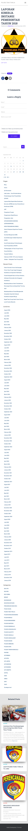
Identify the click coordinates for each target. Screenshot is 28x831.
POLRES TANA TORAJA (9, 611)
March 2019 (7, 568)
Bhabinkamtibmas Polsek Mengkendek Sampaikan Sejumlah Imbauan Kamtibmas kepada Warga (13, 294)
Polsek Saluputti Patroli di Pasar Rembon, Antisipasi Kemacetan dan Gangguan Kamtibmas (14, 278)
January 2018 (7, 580)
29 (20, 172)
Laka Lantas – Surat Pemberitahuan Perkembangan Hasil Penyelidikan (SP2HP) (12, 196)
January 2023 (7, 435)
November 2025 (8, 336)
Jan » (8, 177)
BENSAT (6, 597)
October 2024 (7, 374)
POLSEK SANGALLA (8, 635)
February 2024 (7, 397)
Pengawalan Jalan (8, 218)
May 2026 (6, 318)
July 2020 (6, 522)
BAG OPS (6, 588)
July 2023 (6, 417)
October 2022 (7, 443)
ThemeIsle (19, 827)
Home (5, 187)
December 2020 (8, 507)
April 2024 (6, 391)
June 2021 (6, 490)
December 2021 (8, 473)
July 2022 (6, 452)
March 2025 (7, 359)
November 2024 (8, 371)
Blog (5, 184)
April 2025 (6, 356)
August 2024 (7, 379)
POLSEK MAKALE (8, 617)
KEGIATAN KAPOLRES (9, 603)
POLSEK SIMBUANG (9, 643)
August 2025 (7, 345)
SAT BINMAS (7, 655)
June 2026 (6, 316)
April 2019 (6, 566)
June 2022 (6, 455)
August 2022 (7, 449)
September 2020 (8, 516)
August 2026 (7, 310)
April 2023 (6, 426)
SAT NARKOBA (7, 664)
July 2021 (6, 487)
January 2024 (7, 400)
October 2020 (7, 513)
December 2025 (8, 333)
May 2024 (6, 388)
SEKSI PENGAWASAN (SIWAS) (11, 226)
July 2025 (6, 347)
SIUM (5, 675)
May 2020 (6, 528)
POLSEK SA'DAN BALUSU (10, 629)
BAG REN (9, 73)
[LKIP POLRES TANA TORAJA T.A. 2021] (14, 753)
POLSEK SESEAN (8, 640)
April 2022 (6, 461)
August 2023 (7, 414)
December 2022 (8, 438)
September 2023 (8, 411)
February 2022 (7, 467)
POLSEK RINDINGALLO (9, 626)
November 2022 (8, 440)
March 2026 (7, 324)
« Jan (4, 177)
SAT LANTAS (7, 661)
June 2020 (6, 525)
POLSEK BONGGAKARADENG (11, 614)
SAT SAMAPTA (7, 670)
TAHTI (5, 684)
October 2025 (7, 339)
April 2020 (6, 531)
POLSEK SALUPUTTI (9, 632)
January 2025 (7, 365)
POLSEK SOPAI (7, 646)
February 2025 (7, 362)
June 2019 (6, 560)
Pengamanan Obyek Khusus (11, 215)
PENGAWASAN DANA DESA (10, 606)
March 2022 (7, 464)
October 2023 (7, 409)
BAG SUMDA (7, 594)
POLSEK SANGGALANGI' (10, 638)
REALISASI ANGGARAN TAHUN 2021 (11, 806)
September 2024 (8, 377)
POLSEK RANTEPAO (9, 623)
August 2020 (7, 519)
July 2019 (6, 557)
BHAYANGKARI (7, 600)
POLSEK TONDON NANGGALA (11, 649)
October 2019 (7, 548)
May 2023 (6, 423)
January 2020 (7, 539)
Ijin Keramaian (7, 190)
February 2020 (7, 536)
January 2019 (7, 574)
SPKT (5, 681)
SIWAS (5, 678)
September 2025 (8, 342)
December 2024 (8, 368)
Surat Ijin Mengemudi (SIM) (10, 234)
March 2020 (7, 534)
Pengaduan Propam (9, 212)
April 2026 (6, 321)
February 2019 (7, 571)
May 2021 (6, 493)
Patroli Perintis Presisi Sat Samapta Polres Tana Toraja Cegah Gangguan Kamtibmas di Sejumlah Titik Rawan (13, 270)
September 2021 (8, 481)
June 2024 (6, 385)
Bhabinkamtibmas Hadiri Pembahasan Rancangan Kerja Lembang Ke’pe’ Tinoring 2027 (14, 286)
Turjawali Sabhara (8, 254)
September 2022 (8, 446)
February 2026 (7, 327)
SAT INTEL (6, 658)
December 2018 (8, 577)
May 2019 (6, 563)
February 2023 (7, 432)
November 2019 (8, 545)
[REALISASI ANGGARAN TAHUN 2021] (14, 787)
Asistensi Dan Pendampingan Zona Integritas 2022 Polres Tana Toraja (13, 728)
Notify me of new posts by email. (10, 132)
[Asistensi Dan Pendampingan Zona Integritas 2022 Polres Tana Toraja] (14, 713)
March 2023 (7, 429)
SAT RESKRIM (7, 667)
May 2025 (6, 353)
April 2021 (6, 496)
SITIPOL (6, 672)
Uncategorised (7, 687)
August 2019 (7, 554)
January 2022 (7, 470)
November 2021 (8, 475)
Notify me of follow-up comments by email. (12, 128)
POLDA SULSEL (7, 609)
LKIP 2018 (4, 62)
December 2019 (8, 542)
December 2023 (8, 403)
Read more (14, 741)
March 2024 (7, 394)
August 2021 (7, 484)
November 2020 (8, 510)
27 (14, 172)
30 (23, 172)
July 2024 (6, 382)
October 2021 (7, 478)
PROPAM (6, 652)
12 (11, 166)
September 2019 (8, 551)
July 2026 (6, 313)
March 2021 (7, 499)
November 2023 (8, 406)
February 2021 (7, 502)
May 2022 (6, 458)
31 (4, 174)
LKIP (5, 209)
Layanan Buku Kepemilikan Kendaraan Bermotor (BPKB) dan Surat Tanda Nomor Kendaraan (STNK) (14, 204)
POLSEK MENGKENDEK (9, 620)
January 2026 (7, 330)
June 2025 (6, 350)
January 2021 (7, 504)
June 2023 (6, 420)
